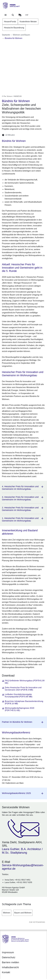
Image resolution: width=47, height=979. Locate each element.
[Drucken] (37, 134)
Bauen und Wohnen (22, 913)
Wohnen (6, 913)
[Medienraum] (20, 15)
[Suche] (12, 15)
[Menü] (5, 15)
